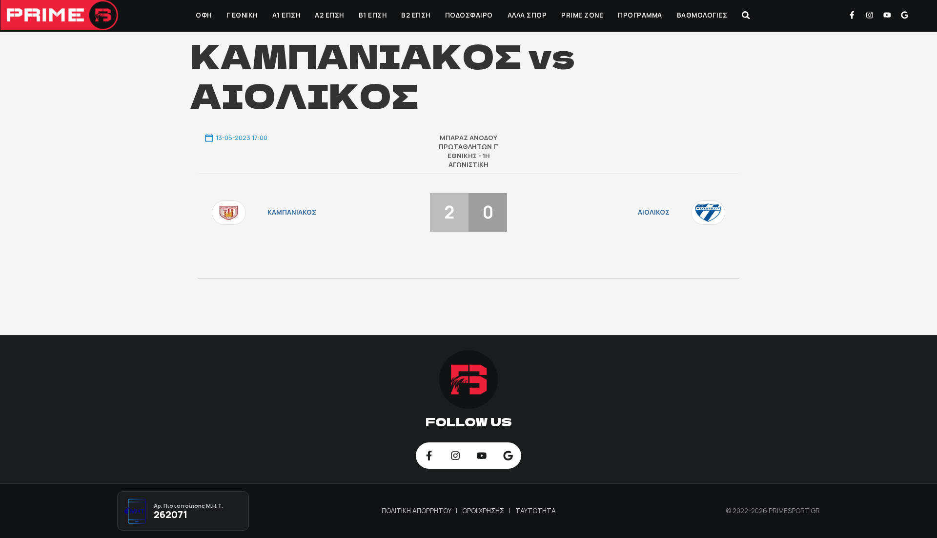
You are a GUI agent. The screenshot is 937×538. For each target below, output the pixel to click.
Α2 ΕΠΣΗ (329, 15)
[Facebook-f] (852, 15)
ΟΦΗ (204, 15)
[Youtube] (887, 15)
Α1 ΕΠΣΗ (286, 15)
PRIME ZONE (582, 15)
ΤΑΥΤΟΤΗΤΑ (535, 510)
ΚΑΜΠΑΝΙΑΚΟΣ (291, 212)
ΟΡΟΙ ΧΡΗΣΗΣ (484, 510)
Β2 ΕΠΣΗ (415, 15)
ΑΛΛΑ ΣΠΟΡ (527, 15)
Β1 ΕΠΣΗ (373, 15)
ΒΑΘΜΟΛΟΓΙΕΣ (702, 15)
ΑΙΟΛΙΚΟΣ (654, 212)
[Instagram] (869, 15)
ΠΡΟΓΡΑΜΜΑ (640, 15)
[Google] (904, 15)
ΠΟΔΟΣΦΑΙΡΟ (469, 15)
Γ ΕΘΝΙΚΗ (242, 15)
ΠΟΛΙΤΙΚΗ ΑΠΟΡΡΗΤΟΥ (417, 510)
